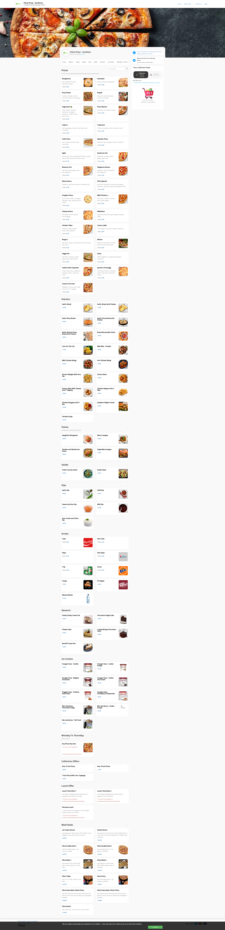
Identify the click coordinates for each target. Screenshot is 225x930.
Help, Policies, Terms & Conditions (28, 921)
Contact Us (198, 4)
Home (179, 4)
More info (82, 54)
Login (205, 4)
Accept (156, 927)
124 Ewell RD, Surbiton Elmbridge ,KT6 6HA (146, 82)
